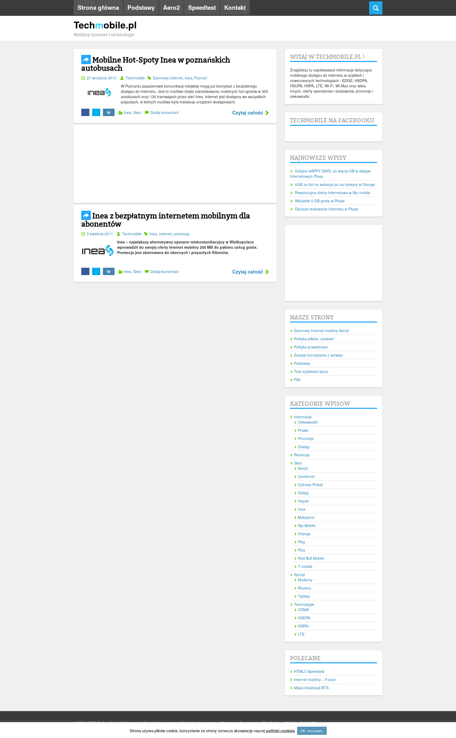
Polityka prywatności (311, 346)
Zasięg (303, 446)
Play (301, 541)
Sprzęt (299, 574)
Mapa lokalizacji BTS (311, 687)
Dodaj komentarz (164, 112)
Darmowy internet (168, 77)
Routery (304, 588)
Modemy (305, 579)
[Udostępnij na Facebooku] (85, 112)
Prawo (303, 430)
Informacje (303, 416)
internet (165, 233)
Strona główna (98, 7)
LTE (301, 634)
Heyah (303, 501)
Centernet (306, 476)
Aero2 (171, 7)
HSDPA (304, 617)
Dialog (303, 492)
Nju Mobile (307, 525)
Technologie (304, 604)
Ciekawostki (308, 422)
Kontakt (235, 7)
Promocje (306, 438)
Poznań (200, 77)
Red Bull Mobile (311, 558)
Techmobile (135, 77)
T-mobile (305, 566)
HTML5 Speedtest (309, 671)
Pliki (297, 379)
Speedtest (202, 7)
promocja (181, 233)
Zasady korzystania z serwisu (318, 355)
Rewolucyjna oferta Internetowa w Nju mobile (332, 192)
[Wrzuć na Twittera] (96, 112)
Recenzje (302, 454)
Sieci (137, 112)
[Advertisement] (175, 164)
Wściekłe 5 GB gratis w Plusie (320, 200)
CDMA (303, 609)
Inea (188, 77)
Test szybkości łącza (311, 371)
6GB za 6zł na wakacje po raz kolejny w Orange (335, 184)
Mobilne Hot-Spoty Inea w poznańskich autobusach (155, 64)
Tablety (304, 596)
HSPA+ (304, 626)
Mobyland (306, 517)
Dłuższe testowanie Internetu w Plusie (326, 209)
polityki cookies (280, 731)
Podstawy (141, 7)
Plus (301, 550)
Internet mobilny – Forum (315, 679)
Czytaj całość (248, 113)
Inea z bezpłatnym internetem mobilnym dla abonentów (165, 220)
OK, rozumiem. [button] (312, 730)
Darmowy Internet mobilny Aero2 (321, 330)
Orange (304, 533)
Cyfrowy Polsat (310, 484)
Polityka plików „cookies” (314, 338)
